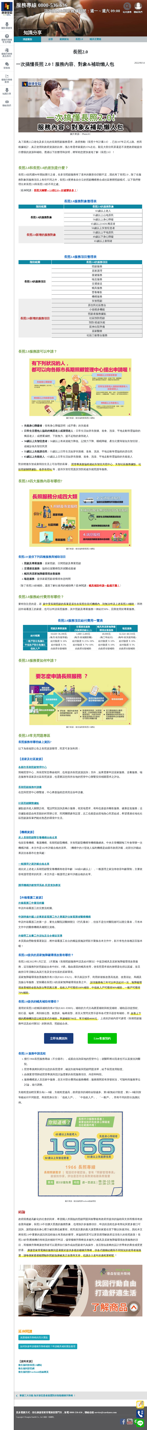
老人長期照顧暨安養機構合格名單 (37, 837)
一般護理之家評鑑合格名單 (33, 864)
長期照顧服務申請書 (30, 787)
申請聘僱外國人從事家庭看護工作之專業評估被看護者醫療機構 (54, 916)
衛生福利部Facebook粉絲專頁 (33, 1372)
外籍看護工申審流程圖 (31, 903)
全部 (50, 39)
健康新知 (64, 39)
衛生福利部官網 (26, 1368)
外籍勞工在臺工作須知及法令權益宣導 (40, 935)
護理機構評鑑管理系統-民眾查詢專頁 (39, 885)
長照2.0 (79, 39)
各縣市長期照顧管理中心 (32, 767)
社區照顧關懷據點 (28, 803)
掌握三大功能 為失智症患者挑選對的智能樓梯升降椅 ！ (48, 1395)
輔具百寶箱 (95, 39)
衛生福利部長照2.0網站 (30, 1365)
